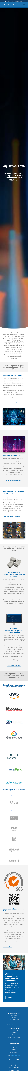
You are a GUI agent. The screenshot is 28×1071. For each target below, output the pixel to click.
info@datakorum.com (16, 1024)
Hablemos (9, 997)
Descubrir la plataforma (14, 665)
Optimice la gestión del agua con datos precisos (13, 403)
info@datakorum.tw (16, 1055)
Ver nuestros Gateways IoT (14, 609)
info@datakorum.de (15, 1040)
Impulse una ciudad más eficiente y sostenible (12, 517)
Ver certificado (7, 946)
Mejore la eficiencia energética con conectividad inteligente (12, 481)
